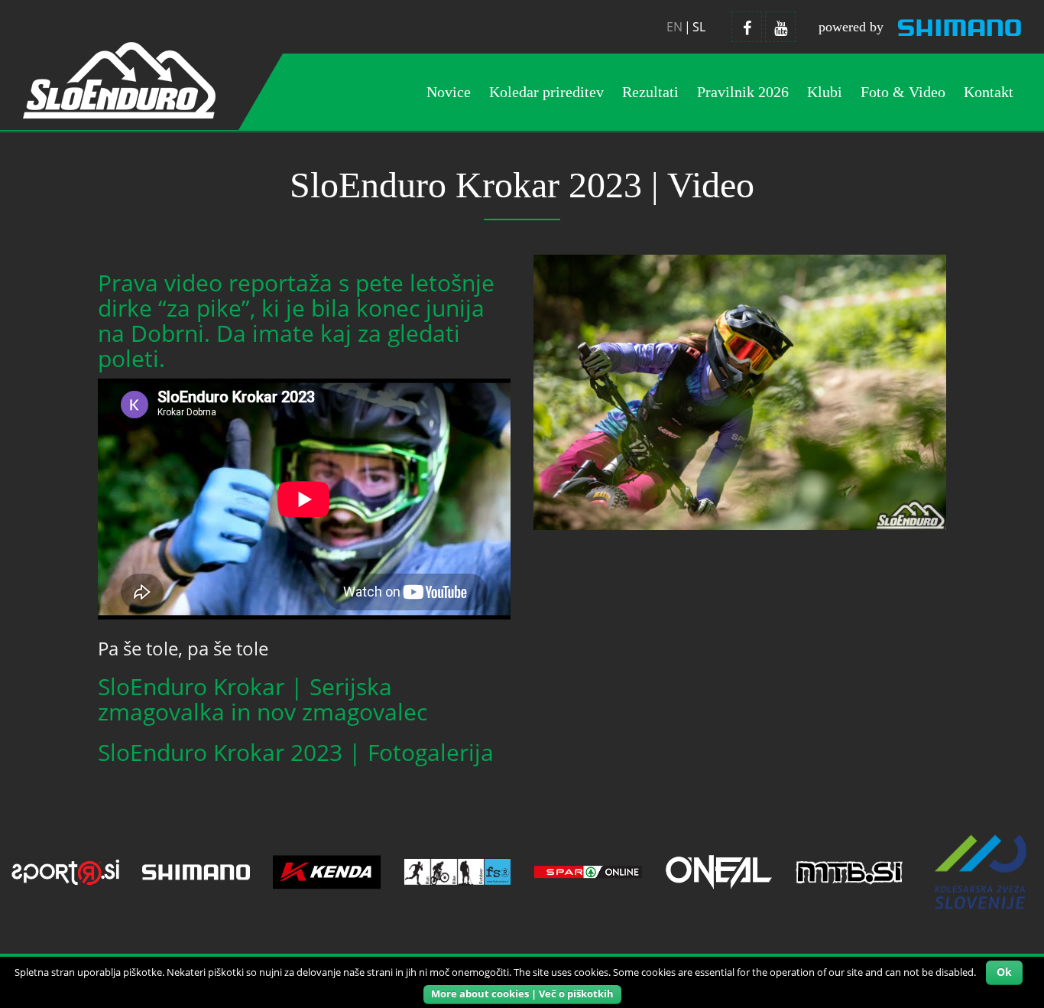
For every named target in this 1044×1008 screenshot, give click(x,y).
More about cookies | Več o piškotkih (522, 993)
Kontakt (988, 91)
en (674, 26)
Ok (1004, 971)
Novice (448, 91)
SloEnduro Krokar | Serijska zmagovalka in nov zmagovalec (262, 699)
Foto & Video (903, 91)
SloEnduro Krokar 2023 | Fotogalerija (296, 752)
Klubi (824, 91)
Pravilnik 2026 (743, 91)
